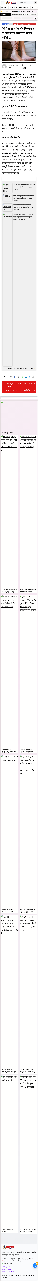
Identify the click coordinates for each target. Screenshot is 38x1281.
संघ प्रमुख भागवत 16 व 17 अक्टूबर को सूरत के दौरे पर (21, 385)
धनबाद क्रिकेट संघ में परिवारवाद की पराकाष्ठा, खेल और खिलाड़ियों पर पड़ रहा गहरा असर (9, 752)
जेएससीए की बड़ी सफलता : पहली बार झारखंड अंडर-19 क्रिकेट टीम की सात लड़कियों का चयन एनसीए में (9, 1072)
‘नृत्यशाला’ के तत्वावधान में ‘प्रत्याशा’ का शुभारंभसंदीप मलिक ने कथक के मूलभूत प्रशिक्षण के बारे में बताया (26, 752)
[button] (15, 377)
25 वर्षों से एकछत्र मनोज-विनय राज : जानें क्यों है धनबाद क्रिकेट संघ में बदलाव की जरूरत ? (10, 592)
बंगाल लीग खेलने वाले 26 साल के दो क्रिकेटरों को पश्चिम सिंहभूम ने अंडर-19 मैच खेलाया (28, 1231)
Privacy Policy (6, 1267)
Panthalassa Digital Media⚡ (25, 368)
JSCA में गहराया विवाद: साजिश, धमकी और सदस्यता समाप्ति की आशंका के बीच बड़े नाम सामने (27, 1072)
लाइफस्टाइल (27, 24)
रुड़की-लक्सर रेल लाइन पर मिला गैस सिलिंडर (17, 390)
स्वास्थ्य (33, 24)
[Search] (35, 2)
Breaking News (18, 24)
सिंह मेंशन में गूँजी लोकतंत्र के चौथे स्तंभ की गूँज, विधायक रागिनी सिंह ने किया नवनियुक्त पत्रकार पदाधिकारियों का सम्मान (28, 912)
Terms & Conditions (8, 1271)
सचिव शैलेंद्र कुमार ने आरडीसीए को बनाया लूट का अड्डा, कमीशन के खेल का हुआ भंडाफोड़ (28, 592)
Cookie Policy (6, 1269)
